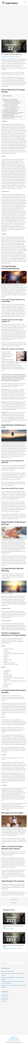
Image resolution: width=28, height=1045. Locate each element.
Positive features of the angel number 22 (13, 103)
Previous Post (14, 899)
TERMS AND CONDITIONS (14, 1040)
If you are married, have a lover (12, 108)
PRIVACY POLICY (14, 1038)
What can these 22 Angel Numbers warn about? (12, 116)
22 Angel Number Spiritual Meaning (10, 111)
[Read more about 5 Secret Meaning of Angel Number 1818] (14, 937)
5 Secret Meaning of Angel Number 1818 (13, 946)
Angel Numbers (5, 56)
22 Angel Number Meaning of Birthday (10, 113)
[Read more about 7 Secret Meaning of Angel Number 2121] (14, 918)
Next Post (14, 902)
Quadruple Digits (6, 948)
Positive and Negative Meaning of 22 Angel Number (13, 112)
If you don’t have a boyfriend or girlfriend (13, 107)
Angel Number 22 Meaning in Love (10, 105)
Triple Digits (4, 1001)
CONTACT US (14, 1036)
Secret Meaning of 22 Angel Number (10, 99)
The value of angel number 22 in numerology (14, 102)
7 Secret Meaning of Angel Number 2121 (13, 926)
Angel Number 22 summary (9, 118)
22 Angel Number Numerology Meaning (11, 100)
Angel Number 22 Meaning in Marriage (10, 109)
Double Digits (12, 56)
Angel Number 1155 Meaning (7, 971)
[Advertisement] (14, 20)
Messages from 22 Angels (8, 115)
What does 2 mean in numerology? (11, 104)
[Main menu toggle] (25, 2)
